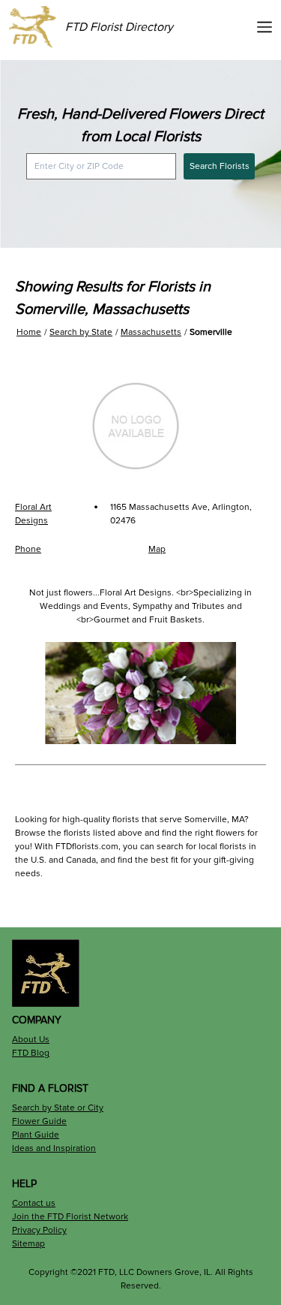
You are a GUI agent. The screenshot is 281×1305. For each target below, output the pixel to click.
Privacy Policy (39, 1230)
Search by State (80, 332)
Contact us (33, 1203)
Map (157, 549)
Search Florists (220, 166)
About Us (30, 1039)
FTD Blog (30, 1053)
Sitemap (28, 1243)
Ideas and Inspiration (54, 1148)
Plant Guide (35, 1135)
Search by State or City (57, 1108)
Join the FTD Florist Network (70, 1216)
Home (28, 332)
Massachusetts (151, 332)
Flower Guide (39, 1121)
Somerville (211, 332)
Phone (28, 549)
